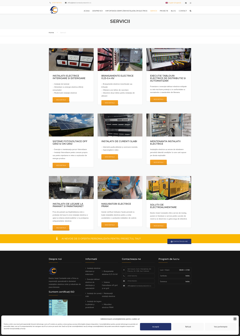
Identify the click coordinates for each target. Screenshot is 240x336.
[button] (235, 319)
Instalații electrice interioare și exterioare (92, 271)
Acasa (87, 11)
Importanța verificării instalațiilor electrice (126, 11)
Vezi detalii (61, 100)
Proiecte (164, 11)
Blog (173, 11)
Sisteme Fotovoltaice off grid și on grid (110, 285)
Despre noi (97, 11)
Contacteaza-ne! (180, 241)
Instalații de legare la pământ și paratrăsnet (93, 304)
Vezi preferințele (220, 326)
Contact (183, 11)
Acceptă (155, 326)
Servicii (153, 11)
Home (51, 33)
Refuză (188, 326)
